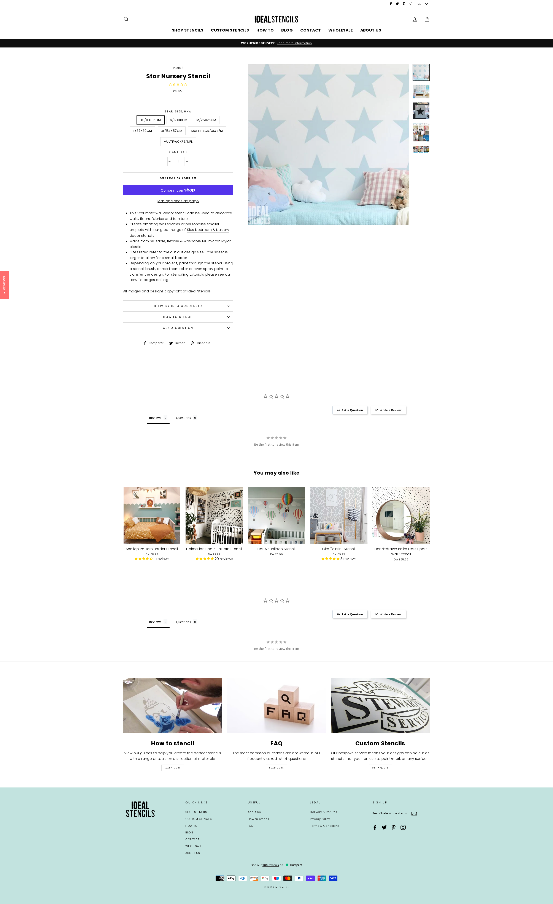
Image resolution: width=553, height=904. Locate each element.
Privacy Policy (320, 819)
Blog (164, 279)
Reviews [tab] (155, 418)
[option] (276, 43)
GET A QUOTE (380, 768)
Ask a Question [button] (352, 410)
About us (254, 812)
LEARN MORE (173, 768)
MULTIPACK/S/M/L (178, 141)
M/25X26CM (206, 120)
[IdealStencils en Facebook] (375, 827)
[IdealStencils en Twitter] (384, 827)
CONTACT (310, 30)
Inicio (177, 68)
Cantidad (178, 152)
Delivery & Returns (323, 812)
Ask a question (178, 328)
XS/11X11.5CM (150, 120)
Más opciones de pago (178, 201)
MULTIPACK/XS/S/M (207, 130)
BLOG (287, 30)
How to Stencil (178, 317)
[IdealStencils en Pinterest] (393, 827)
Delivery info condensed (178, 306)
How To (136, 279)
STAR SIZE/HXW (178, 111)
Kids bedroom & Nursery (208, 229)
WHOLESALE (340, 30)
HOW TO (265, 30)
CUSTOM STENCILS (230, 30)
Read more (276, 768)
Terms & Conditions (324, 826)
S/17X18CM (178, 120)
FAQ (250, 826)
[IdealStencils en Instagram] (403, 827)
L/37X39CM (142, 130)
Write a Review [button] (391, 410)
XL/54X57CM (171, 130)
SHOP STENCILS (187, 30)
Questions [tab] (183, 418)
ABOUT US (370, 30)
